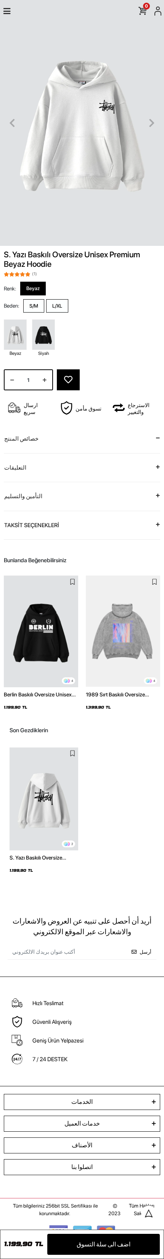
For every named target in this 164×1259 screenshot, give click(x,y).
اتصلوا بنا (82, 1167)
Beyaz (33, 288)
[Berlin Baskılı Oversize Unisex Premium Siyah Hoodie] (41, 631)
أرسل (145, 952)
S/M (33, 306)
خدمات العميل (82, 1123)
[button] (12, 123)
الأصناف (82, 1145)
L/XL (57, 306)
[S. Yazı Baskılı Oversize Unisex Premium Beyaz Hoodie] (44, 798)
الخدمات (82, 1101)
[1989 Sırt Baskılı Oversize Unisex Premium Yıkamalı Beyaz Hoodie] (123, 631)
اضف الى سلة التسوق (103, 1244)
